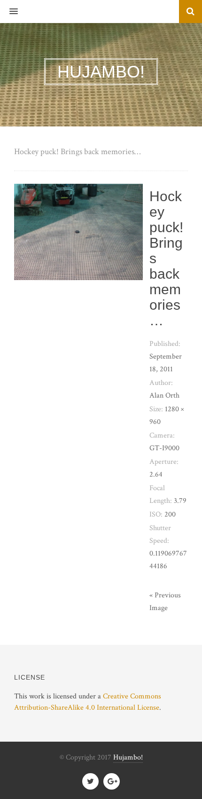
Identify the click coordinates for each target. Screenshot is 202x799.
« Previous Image (165, 601)
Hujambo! (128, 757)
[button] (9, 11)
